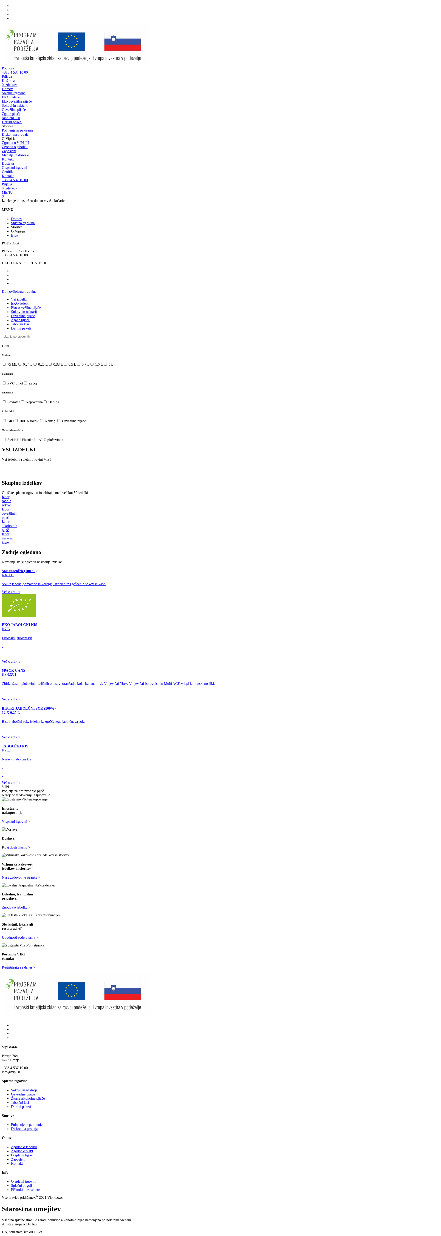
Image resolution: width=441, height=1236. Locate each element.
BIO (10, 421)
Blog (14, 235)
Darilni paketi (12, 122)
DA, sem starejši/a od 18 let (22, 1232)
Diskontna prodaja (15, 134)
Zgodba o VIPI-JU (15, 143)
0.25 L (42, 364)
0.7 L (85, 364)
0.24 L (27, 364)
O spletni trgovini (14, 167)
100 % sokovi (28, 421)
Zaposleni (9, 151)
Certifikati (9, 172)
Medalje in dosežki (15, 155)
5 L (110, 364)
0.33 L (57, 364)
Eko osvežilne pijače (17, 101)
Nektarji (50, 421)
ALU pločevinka (50, 440)
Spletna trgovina (13, 93)
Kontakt (8, 159)
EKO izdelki (11, 97)
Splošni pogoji (21, 1185)
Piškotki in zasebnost (26, 1190)
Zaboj (32, 383)
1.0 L (98, 364)
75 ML (11, 364)
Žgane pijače (11, 114)
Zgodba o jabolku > (16, 907)
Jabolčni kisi (11, 118)
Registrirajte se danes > (18, 967)
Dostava (8, 163)
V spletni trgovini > (16, 821)
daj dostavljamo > (17, 847)
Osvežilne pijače (14, 110)
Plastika (27, 440)
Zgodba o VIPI (22, 1151)
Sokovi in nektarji (15, 105)
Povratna (13, 402)
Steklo (11, 440)
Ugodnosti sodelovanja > (20, 937)
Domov (7, 89)
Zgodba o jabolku (15, 147)
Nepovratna (34, 402)
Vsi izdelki (19, 299)
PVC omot (14, 383)
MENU (7, 192)
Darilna (53, 402)
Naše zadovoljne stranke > (21, 877)
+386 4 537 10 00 (15, 70)
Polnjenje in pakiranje (17, 130)
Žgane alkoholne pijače (28, 1098)
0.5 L (72, 364)
